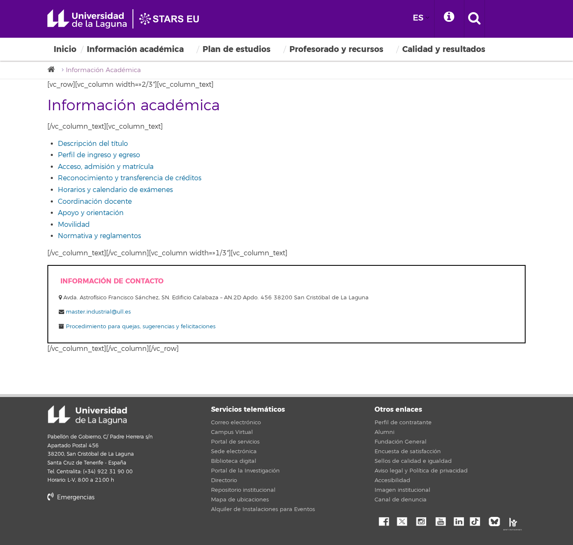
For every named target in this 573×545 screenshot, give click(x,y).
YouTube (439, 521)
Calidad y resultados (443, 49)
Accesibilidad (392, 480)
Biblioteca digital (233, 461)
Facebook (383, 521)
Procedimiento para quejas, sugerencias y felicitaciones (140, 326)
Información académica (135, 49)
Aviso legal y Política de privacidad (421, 470)
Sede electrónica (234, 451)
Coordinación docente (95, 201)
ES (418, 18)
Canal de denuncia (401, 499)
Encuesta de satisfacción (408, 451)
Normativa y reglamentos (99, 236)
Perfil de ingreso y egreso (99, 155)
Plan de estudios (237, 49)
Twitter (401, 521)
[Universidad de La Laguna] (53, 70)
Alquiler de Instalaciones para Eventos (263, 509)
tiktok (477, 521)
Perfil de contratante (403, 422)
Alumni (384, 432)
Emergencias (74, 497)
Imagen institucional (402, 490)
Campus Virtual (232, 432)
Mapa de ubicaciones (240, 499)
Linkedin (458, 521)
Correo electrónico (236, 422)
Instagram (420, 521)
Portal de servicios (235, 442)
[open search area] (474, 19)
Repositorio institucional (243, 490)
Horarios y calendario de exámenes (115, 190)
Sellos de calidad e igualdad (413, 461)
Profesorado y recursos (336, 49)
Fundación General (401, 442)
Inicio (65, 49)
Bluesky (496, 521)
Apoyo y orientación (91, 213)
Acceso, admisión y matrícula (106, 167)
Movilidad (74, 225)
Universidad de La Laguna (127, 19)
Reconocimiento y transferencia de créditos (129, 178)
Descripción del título (93, 144)
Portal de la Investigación (245, 470)
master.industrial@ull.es (98, 312)
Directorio (224, 480)
